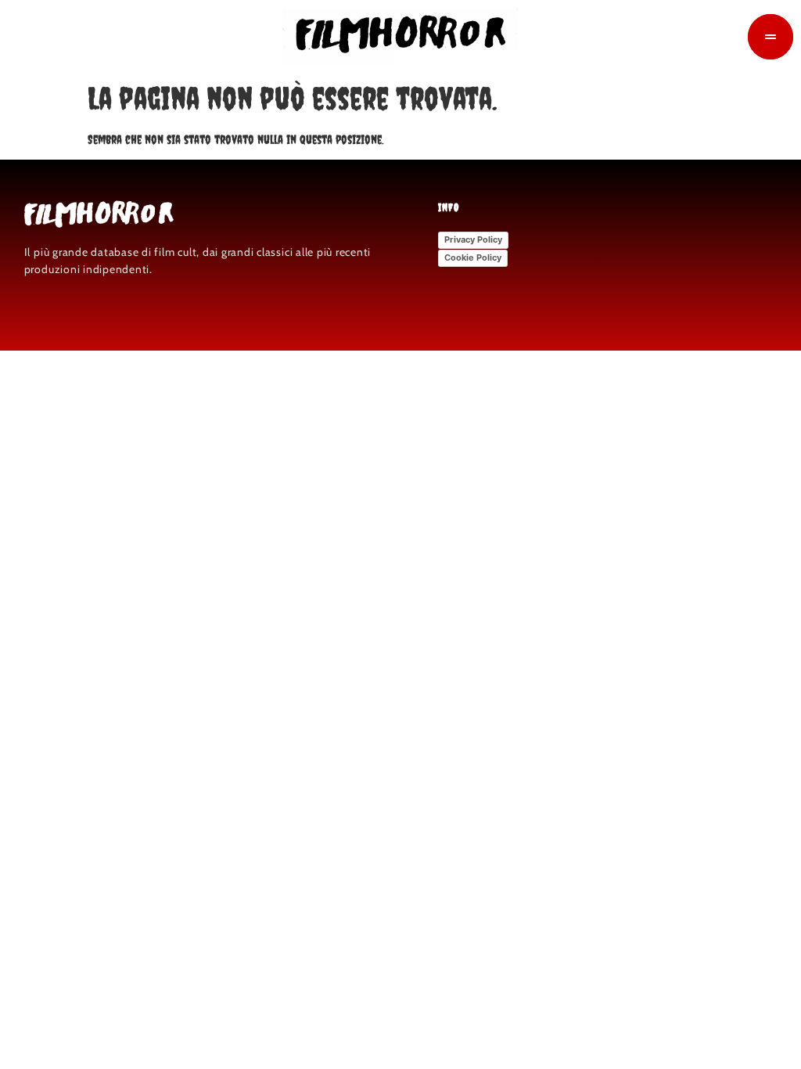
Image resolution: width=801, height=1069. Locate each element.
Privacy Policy (473, 239)
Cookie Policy (472, 257)
